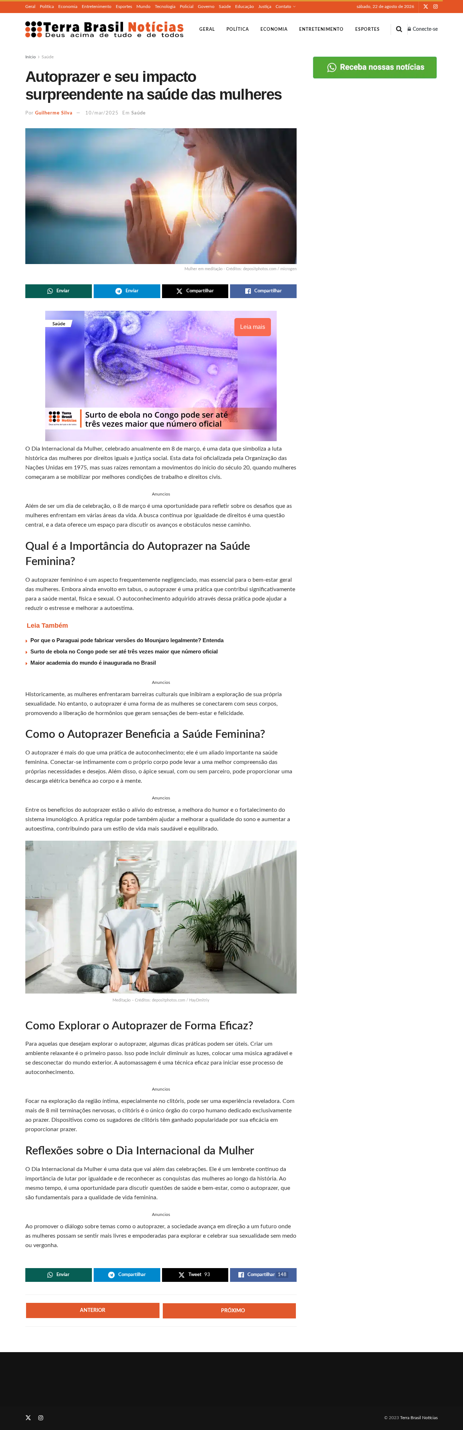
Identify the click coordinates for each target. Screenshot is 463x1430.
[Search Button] (399, 29)
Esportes (124, 6)
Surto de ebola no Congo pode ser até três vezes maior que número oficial (124, 651)
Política (47, 6)
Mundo (143, 6)
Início (30, 57)
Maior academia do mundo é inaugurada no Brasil (93, 663)
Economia (67, 6)
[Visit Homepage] (104, 29)
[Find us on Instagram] (435, 6)
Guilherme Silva (54, 113)
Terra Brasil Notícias (419, 1418)
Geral (30, 6)
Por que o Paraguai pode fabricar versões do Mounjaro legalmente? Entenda (127, 640)
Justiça (264, 6)
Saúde (225, 6)
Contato (283, 6)
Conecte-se (425, 29)
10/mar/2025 (102, 113)
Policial (187, 6)
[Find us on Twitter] (425, 6)
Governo (206, 6)
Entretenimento (96, 6)
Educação (244, 6)
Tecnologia (165, 6)
